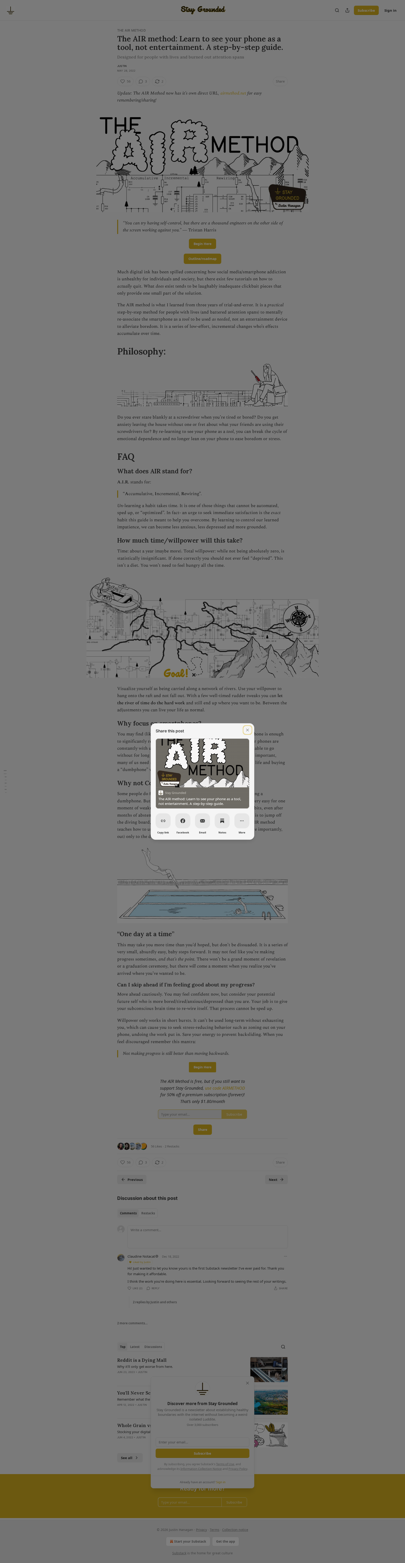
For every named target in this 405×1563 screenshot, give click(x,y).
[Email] (202, 820)
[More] (241, 820)
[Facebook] (182, 820)
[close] (247, 730)
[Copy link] (163, 820)
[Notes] (222, 820)
